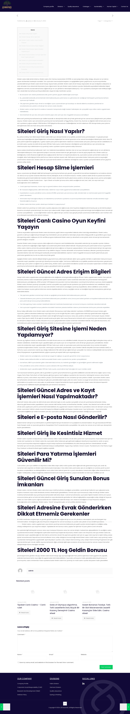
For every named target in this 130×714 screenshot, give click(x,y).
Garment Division (55, 687)
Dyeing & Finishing (55, 695)
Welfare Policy (22, 695)
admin (30, 21)
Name (20, 654)
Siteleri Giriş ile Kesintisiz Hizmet (31, 64)
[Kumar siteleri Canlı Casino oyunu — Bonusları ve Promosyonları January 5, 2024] (125, 706)
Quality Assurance (56, 691)
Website (83, 654)
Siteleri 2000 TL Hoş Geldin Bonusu (32, 72)
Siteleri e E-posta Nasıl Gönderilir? (32, 60)
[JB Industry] (7, 4)
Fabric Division (54, 683)
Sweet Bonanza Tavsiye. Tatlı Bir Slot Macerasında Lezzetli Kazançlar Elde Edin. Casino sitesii (96, 609)
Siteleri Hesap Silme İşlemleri (30, 37)
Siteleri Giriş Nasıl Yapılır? (29, 34)
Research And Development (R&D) (28, 691)
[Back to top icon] (65, 703)
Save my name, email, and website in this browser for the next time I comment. (46, 662)
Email (51, 654)
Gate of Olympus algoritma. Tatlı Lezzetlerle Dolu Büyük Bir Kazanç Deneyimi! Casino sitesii (64, 609)
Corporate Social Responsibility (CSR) (29, 687)
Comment (21, 634)
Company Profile (22, 683)
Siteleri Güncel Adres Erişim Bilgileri (32, 46)
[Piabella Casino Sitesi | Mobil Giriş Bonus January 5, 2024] (5, 706)
